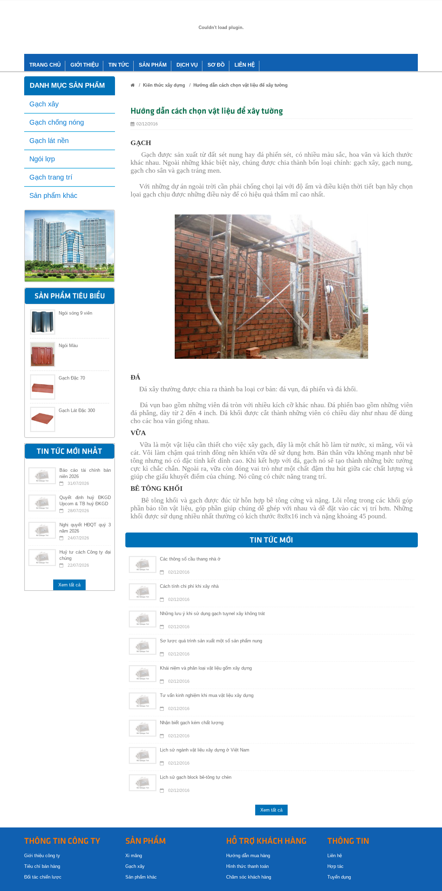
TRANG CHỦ (45, 65)
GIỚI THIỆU (84, 65)
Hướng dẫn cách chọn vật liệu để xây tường (240, 85)
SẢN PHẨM (153, 65)
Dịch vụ (187, 65)
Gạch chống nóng (56, 122)
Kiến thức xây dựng (164, 85)
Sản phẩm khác (53, 195)
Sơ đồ (216, 65)
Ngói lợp (42, 159)
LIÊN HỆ (244, 65)
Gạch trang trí (51, 177)
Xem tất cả (69, 584)
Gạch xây (44, 104)
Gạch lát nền (49, 140)
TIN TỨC (118, 65)
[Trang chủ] (133, 85)
